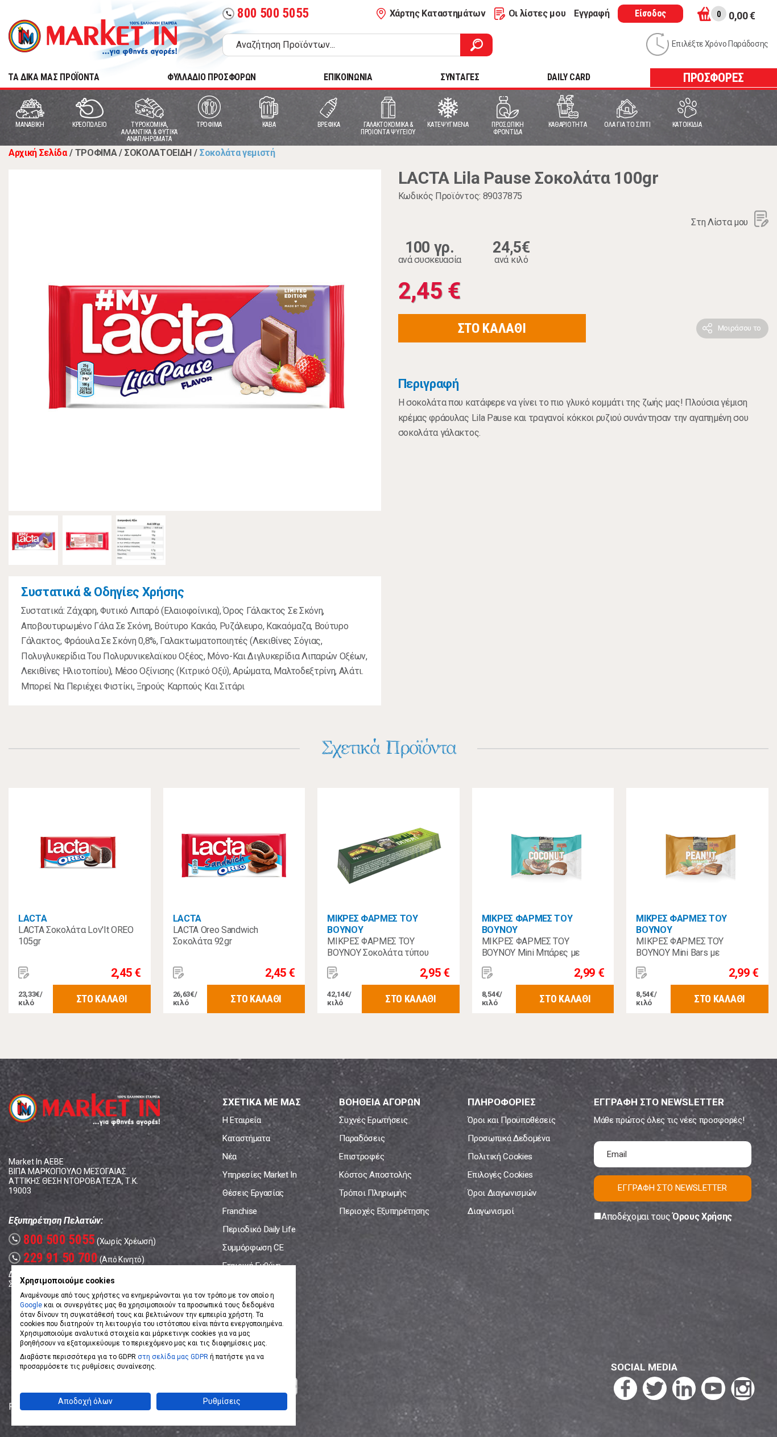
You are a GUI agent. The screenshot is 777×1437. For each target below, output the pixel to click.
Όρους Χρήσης (702, 1216)
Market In (93, 37)
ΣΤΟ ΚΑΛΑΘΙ (492, 328)
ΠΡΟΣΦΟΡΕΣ (713, 78)
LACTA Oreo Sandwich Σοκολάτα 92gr (215, 935)
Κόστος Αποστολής (375, 1175)
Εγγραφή (591, 13)
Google (31, 1305)
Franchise (239, 1211)
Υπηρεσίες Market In (259, 1175)
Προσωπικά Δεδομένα (508, 1138)
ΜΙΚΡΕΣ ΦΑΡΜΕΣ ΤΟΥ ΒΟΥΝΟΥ (372, 924)
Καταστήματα (246, 1138)
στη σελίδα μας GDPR (173, 1357)
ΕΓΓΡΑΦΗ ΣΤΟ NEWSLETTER (672, 1188)
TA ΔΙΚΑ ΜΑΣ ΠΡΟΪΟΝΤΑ (54, 77)
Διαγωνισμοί (491, 1211)
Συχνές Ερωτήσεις (373, 1120)
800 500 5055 (267, 13)
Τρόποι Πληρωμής (372, 1193)
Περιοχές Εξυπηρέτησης (384, 1211)
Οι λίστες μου (537, 13)
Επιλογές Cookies (500, 1175)
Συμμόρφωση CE (253, 1247)
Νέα (229, 1156)
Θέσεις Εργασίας (253, 1193)
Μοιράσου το (739, 328)
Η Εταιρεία (241, 1120)
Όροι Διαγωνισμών (502, 1193)
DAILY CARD (568, 77)
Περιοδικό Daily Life (259, 1229)
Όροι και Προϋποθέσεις (511, 1120)
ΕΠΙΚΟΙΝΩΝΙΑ (348, 77)
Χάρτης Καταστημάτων (438, 13)
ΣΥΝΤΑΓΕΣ (459, 77)
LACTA (32, 918)
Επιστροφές (361, 1156)
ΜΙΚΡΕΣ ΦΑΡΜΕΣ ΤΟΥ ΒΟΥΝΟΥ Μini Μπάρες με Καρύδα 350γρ (531, 952)
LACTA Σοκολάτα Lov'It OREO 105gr (76, 935)
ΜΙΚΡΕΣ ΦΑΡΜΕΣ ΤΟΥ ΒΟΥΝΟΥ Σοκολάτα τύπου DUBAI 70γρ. (377, 952)
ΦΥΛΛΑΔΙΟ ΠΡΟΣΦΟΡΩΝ (211, 77)
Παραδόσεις (362, 1138)
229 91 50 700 (54, 1258)
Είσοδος (650, 13)
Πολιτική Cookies (500, 1156)
